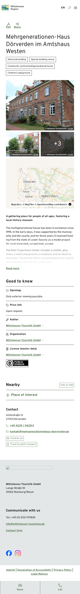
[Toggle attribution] (70, 204)
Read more (12, 268)
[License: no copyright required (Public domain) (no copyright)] (17, 366)
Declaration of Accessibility (34, 570)
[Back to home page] (12, 7)
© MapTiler (28, 204)
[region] (40, 183)
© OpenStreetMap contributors (51, 204)
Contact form (14, 530)
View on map (66, 385)
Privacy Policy (63, 570)
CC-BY (70, 128)
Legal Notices (39, 574)
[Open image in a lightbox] (40, 105)
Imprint (10, 570)
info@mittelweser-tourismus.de (25, 524)
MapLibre (16, 204)
